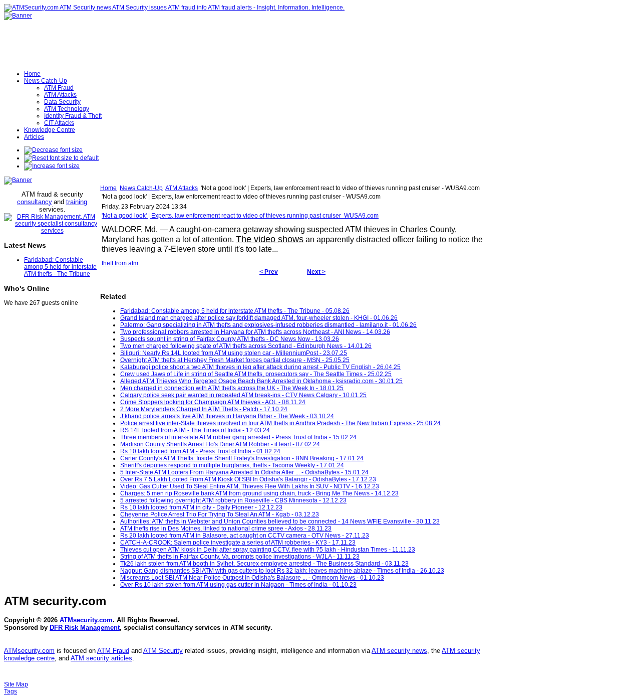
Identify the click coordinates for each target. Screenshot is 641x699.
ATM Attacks (181, 188)
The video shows (269, 239)
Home (108, 188)
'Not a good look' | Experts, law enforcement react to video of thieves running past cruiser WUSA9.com (240, 215)
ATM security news (399, 650)
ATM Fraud (113, 650)
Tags (10, 691)
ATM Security (163, 650)
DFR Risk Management (85, 627)
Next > (316, 271)
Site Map (16, 684)
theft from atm (120, 263)
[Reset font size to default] (61, 157)
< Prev (268, 271)
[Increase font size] (52, 165)
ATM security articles (101, 658)
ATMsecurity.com (86, 620)
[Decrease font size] (53, 149)
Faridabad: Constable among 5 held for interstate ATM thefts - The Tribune (60, 266)
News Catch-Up (141, 188)
